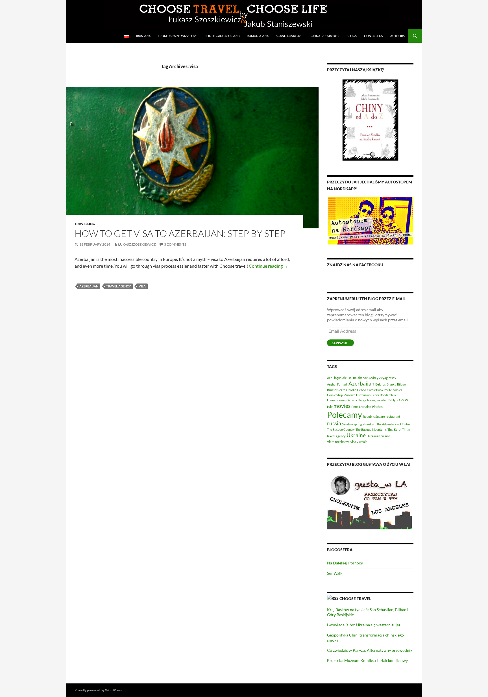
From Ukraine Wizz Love (177, 36)
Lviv (330, 406)
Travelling (85, 224)
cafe (342, 390)
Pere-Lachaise (361, 406)
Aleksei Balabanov (355, 378)
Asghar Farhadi (337, 384)
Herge (362, 400)
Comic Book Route (379, 390)
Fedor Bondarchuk (383, 395)
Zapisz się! (340, 343)
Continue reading (268, 266)
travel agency (118, 286)
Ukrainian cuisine (378, 436)
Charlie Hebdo (356, 390)
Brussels (333, 390)
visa (142, 286)
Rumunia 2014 (258, 36)
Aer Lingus (334, 378)
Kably (392, 400)
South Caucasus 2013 (222, 36)
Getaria (352, 400)
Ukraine (356, 435)
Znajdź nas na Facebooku (355, 264)
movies (342, 405)
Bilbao (401, 384)
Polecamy (344, 414)
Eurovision (363, 395)
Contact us (373, 36)
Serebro (347, 424)
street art (369, 424)
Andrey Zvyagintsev (382, 378)
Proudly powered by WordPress (98, 690)
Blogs (352, 36)
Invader (381, 400)
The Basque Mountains (371, 429)
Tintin (406, 429)
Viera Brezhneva (338, 441)
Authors (397, 36)
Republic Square (374, 416)
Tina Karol (394, 429)
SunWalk (334, 573)
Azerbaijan (88, 286)
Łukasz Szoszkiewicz (137, 244)
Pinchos (377, 406)
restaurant (393, 416)
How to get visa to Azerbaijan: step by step (180, 233)
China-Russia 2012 (325, 36)
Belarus (380, 384)
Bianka (391, 384)
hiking (371, 400)
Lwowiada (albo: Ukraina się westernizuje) (363, 624)
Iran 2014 (143, 36)
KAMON (402, 400)
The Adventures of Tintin (393, 424)
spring (358, 424)
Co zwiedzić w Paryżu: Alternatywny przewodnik (369, 650)
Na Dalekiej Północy (345, 562)
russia (334, 423)
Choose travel (355, 598)
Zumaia (362, 441)
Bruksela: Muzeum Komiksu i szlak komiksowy (367, 660)
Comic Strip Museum (341, 395)
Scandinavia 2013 (289, 36)
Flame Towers (336, 400)
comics (397, 390)
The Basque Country (341, 429)
